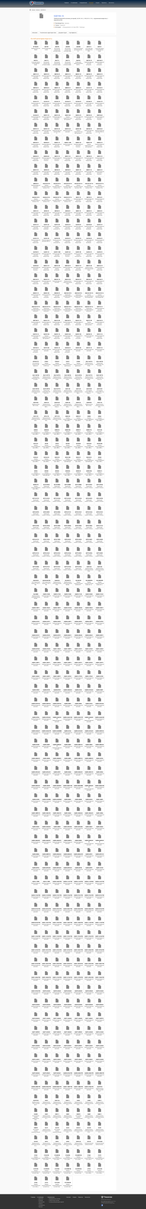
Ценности (41, 1198)
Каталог (91, 2)
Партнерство (41, 1202)
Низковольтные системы (54, 1198)
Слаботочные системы (54, 1200)
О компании (74, 2)
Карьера (41, 1206)
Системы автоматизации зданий (56, 1202)
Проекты (104, 2)
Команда (41, 1200)
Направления (83, 2)
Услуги (97, 2)
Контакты (111, 2)
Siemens (67, 23)
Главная (66, 2)
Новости (41, 1203)
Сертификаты (42, 1205)
